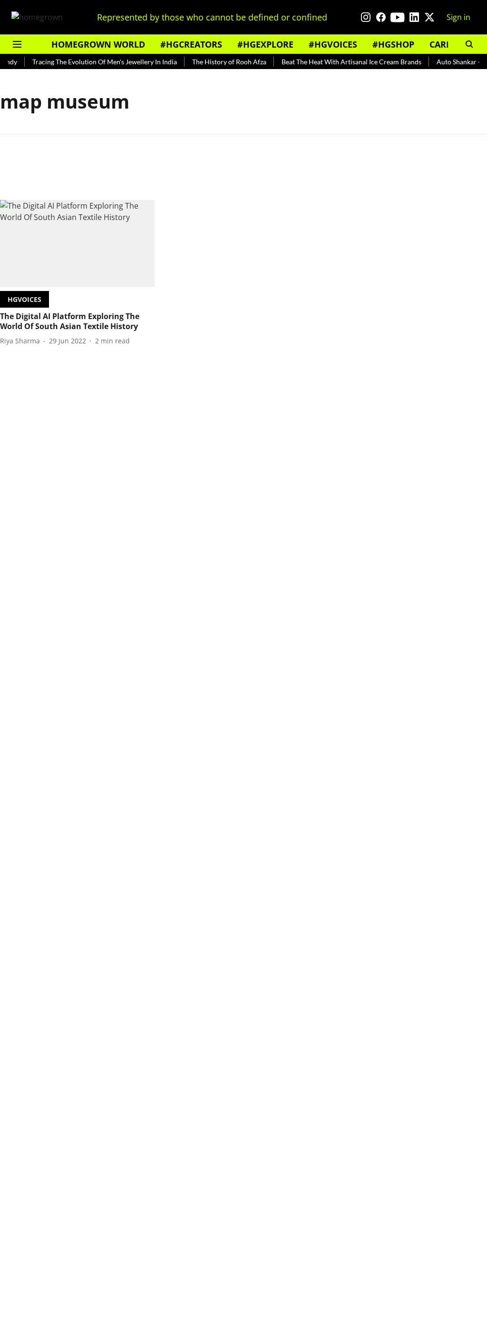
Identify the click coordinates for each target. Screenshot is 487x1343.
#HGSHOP (393, 44)
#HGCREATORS (191, 44)
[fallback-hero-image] (77, 243)
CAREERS (447, 44)
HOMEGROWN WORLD (98, 44)
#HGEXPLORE (265, 44)
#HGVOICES (333, 44)
